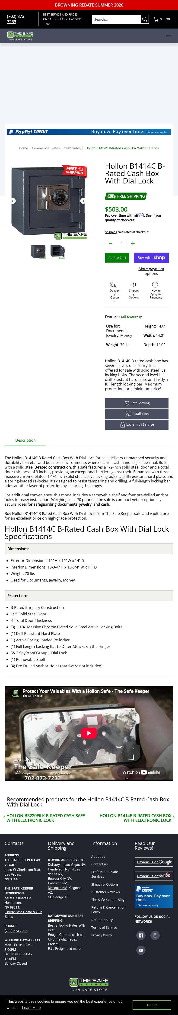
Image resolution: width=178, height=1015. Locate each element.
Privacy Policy (101, 935)
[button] (141, 935)
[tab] (25, 441)
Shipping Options (104, 884)
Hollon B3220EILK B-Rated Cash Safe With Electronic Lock (45, 817)
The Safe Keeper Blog (107, 899)
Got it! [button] (152, 1005)
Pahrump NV (57, 883)
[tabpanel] (89, 615)
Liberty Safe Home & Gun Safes (23, 914)
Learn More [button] (31, 1008)
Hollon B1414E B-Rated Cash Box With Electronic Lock (135, 817)
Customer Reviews (105, 892)
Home (23, 148)
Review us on (148, 862)
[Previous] (12, 201)
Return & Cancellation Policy (108, 909)
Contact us (99, 864)
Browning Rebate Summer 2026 (89, 5)
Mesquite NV (57, 887)
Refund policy (102, 920)
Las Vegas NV (74, 864)
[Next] (83, 201)
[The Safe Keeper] (22, 36)
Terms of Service (104, 927)
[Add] (132, 243)
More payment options (151, 271)
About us (98, 856)
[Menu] (168, 36)
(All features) (131, 317)
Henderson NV (59, 869)
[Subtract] (110, 243)
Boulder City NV (59, 878)
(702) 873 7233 (16, 930)
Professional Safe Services (104, 874)
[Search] (145, 19)
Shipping (111, 232)
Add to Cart (117, 257)
